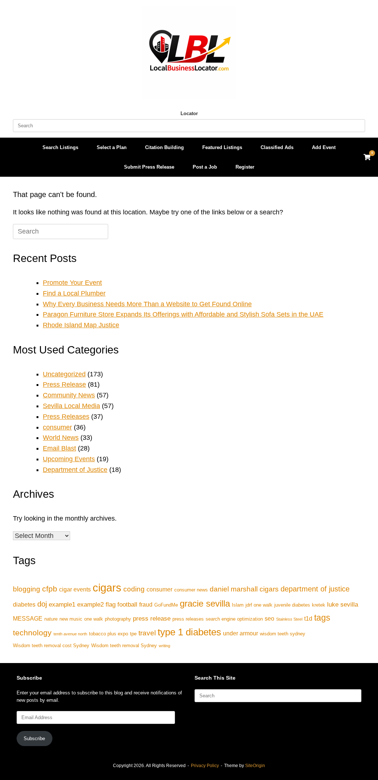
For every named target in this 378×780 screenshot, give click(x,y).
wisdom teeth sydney (282, 633)
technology (32, 632)
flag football (121, 604)
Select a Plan (112, 147)
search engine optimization (234, 619)
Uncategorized (64, 374)
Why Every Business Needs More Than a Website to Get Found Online (147, 304)
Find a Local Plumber (74, 293)
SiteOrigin (255, 765)
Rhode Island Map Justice (81, 325)
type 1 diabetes (189, 632)
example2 (90, 604)
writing (164, 645)
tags (322, 617)
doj (42, 604)
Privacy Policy (205, 765)
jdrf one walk (258, 605)
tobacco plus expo (108, 633)
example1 (62, 604)
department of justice (315, 589)
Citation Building (164, 147)
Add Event (324, 147)
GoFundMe (166, 605)
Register (245, 167)
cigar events (75, 589)
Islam (238, 605)
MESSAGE (27, 618)
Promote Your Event (72, 282)
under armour (240, 633)
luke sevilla (342, 604)
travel (147, 633)
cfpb (49, 588)
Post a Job (205, 167)
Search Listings (60, 147)
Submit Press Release (149, 167)
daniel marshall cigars (244, 589)
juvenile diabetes (292, 605)
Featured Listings (222, 147)
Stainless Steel (289, 619)
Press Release (64, 384)
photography (118, 619)
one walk (93, 619)
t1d (308, 618)
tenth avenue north (70, 634)
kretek (318, 605)
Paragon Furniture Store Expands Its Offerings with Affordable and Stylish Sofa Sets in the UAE (183, 314)
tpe (133, 633)
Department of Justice (75, 469)
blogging (26, 589)
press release (152, 618)
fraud (145, 604)
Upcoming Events (69, 459)
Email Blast (59, 448)
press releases (188, 619)
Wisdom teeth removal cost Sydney (51, 645)
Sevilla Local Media (71, 406)
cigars (107, 587)
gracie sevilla (205, 603)
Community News (69, 395)
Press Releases (66, 416)
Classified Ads (277, 147)
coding (134, 589)
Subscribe (34, 738)
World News (61, 437)
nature (51, 619)
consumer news (191, 590)
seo (269, 618)
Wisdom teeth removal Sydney (124, 645)
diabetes (24, 604)
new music (70, 619)
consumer (57, 427)
